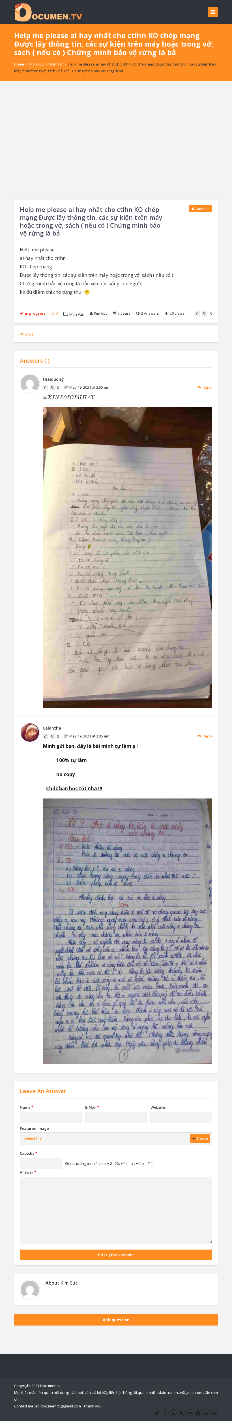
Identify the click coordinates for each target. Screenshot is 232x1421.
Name (26, 1107)
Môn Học (36, 64)
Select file (33, 1138)
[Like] (197, 313)
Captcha (28, 1153)
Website (158, 1107)
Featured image (34, 1128)
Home (19, 64)
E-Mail (92, 1107)
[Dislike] (204, 313)
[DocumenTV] (48, 12)
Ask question (116, 1319)
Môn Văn (56, 64)
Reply (207, 387)
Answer (28, 1172)
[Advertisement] (116, 140)
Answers (150, 313)
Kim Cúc (100, 313)
